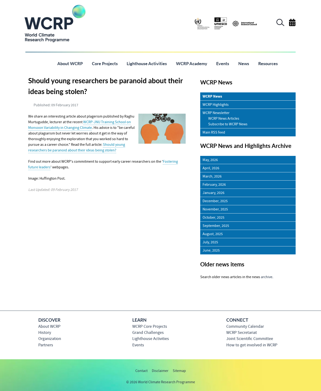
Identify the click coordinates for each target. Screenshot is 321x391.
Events (138, 345)
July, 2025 (210, 242)
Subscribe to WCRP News (227, 124)
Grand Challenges (148, 332)
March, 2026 (212, 176)
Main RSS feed (214, 132)
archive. (267, 277)
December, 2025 (215, 201)
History (44, 332)
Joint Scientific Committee (249, 338)
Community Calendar (245, 326)
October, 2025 (213, 217)
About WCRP (49, 326)
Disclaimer (160, 370)
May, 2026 (210, 160)
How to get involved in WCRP (251, 345)
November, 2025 (215, 209)
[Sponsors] (226, 23)
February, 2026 (214, 184)
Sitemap (179, 370)
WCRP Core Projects (149, 326)
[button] (280, 25)
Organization (49, 338)
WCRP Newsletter (216, 113)
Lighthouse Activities (150, 338)
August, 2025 (213, 234)
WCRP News (212, 96)
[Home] (46, 63)
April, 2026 (211, 168)
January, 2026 (213, 192)
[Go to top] (295, 385)
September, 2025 (216, 225)
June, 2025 (211, 250)
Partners (45, 345)
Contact (141, 370)
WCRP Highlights (216, 104)
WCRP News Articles (223, 118)
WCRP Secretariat (241, 332)
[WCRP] (55, 23)
